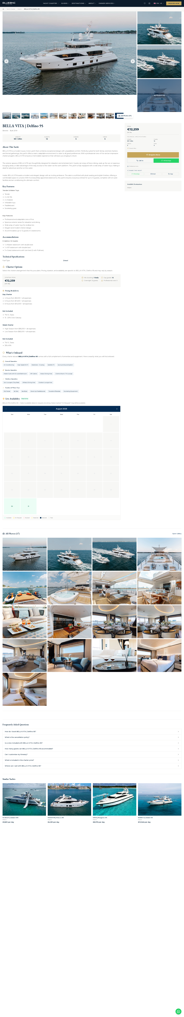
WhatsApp (167, 160)
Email (154, 174)
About (92, 3)
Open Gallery (176, 533)
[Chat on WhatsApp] (178, 1011)
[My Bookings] (149, 3)
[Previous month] (6, 409)
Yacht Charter (50, 3)
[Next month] (117, 409)
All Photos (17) (126, 116)
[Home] (3, 9)
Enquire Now (154, 155)
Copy (171, 174)
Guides (64, 3)
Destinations (78, 3)
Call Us (141, 160)
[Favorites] (144, 3)
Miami (20, 9)
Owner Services (106, 3)
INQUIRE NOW (173, 3)
